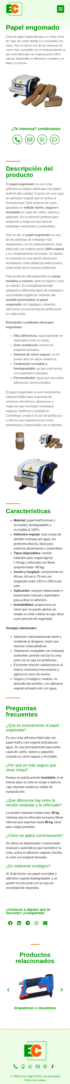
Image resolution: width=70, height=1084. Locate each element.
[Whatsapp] (42, 139)
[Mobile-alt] (23, 1067)
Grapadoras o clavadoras (35, 1008)
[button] (60, 9)
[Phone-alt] (17, 139)
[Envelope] (30, 139)
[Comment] (55, 139)
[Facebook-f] (52, 1067)
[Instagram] (45, 1067)
